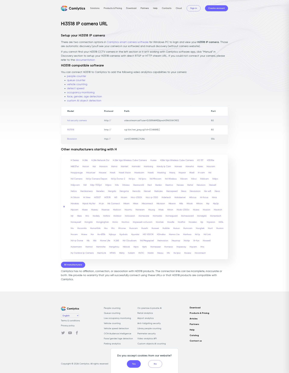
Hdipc (215, 179)
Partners (145, 8)
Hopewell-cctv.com (142, 222)
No (155, 364)
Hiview (196, 210)
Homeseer (155, 247)
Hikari (135, 204)
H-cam (201, 173)
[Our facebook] (77, 333)
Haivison (103, 166)
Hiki (94, 241)
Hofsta (106, 216)
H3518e (210, 160)
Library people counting (149, 328)
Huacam (133, 228)
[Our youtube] (70, 333)
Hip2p (216, 204)
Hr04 (221, 222)
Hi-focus (204, 197)
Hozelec (193, 222)
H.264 (85, 160)
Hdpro (108, 185)
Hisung (151, 210)
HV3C (141, 253)
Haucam (211, 166)
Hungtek (200, 228)
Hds (117, 185)
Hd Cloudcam (130, 241)
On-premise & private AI (149, 308)
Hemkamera (86, 191)
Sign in (193, 8)
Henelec (100, 191)
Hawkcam (139, 173)
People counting (112, 308)
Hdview (126, 185)
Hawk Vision (125, 173)
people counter (76, 76)
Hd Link (207, 234)
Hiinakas (75, 204)
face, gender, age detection (84, 96)
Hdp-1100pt (96, 185)
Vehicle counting (112, 323)
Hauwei (102, 173)
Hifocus (192, 197)
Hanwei (178, 166)
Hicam (124, 197)
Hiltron (199, 204)
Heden (158, 185)
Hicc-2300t (136, 197)
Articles (193, 319)
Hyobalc (124, 234)
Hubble (166, 228)
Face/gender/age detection (118, 339)
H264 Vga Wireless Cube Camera (177, 160)
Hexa (217, 191)
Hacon (85, 166)
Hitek (161, 210)
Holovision (130, 216)
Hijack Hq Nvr (88, 204)
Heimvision (162, 241)
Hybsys (112, 234)
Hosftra (181, 222)
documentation (85, 60)
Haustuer (90, 173)
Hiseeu (94, 210)
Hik (88, 241)
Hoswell (207, 241)
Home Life (105, 241)
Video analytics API (147, 339)
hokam (131, 253)
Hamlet (124, 166)
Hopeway (181, 247)
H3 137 (200, 160)
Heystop (176, 241)
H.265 (116, 241)
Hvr (92, 234)
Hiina (214, 197)
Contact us (196, 341)
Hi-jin (101, 204)
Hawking (161, 173)
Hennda (136, 191)
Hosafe (170, 222)
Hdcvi (194, 179)
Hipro (136, 247)
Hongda (89, 222)
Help (155, 8)
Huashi (144, 228)
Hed (150, 185)
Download (131, 8)
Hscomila (82, 228)
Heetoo (169, 185)
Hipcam (74, 210)
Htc (113, 228)
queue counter (76, 80)
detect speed (75, 88)
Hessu (160, 253)
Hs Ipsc (177, 253)
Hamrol (89, 247)
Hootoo (125, 222)
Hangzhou (114, 247)
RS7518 (70, 130)
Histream (140, 210)
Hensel (147, 191)
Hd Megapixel (147, 241)
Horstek (160, 222)
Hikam (126, 204)
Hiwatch (218, 210)
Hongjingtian (102, 222)
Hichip (187, 241)
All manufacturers (73, 265)
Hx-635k (101, 234)
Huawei (155, 228)
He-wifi (207, 191)
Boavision (72, 139)
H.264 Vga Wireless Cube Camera (130, 160)
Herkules (158, 191)
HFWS (113, 253)
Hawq (172, 173)
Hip (207, 204)
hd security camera (77, 121)
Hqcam (193, 247)
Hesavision (195, 191)
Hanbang (148, 166)
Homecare (144, 216)
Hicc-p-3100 (152, 197)
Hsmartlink (95, 228)
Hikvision (161, 204)
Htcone (122, 228)
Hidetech (166, 197)
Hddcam (204, 179)
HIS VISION (148, 234)
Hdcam (184, 179)
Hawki (151, 173)
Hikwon (172, 204)
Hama (114, 166)
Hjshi (144, 247)
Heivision (201, 185)
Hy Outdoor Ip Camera (82, 253)
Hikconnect (147, 204)
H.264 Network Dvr (100, 160)
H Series (75, 160)
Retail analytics (145, 313)
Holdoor (117, 216)
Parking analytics (112, 344)
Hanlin (151, 253)
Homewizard (187, 216)
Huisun (176, 228)
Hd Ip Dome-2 (118, 179)
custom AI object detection (84, 100)
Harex (200, 166)
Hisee (85, 210)
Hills (181, 204)
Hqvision (211, 222)
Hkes (79, 216)
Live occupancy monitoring (117, 318)
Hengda (112, 191)
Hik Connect (113, 204)
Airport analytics (145, 318)
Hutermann (76, 247)
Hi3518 (107, 197)
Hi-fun (196, 241)
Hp (201, 222)
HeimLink (101, 253)
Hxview (187, 253)
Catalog (194, 335)
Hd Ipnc (142, 179)
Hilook (190, 204)
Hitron (170, 210)
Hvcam (74, 234)
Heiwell (212, 185)
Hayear (182, 173)
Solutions (94, 8)
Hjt (72, 216)
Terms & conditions (70, 321)
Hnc (87, 216)
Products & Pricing (113, 8)
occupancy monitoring (81, 92)
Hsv (106, 228)
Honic (115, 222)
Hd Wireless (171, 179)
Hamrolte (101, 247)
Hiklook (126, 247)
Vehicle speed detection (116, 328)
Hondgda (202, 216)
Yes (134, 364)
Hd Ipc (132, 179)
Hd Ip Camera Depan (96, 179)
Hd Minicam (155, 179)
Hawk (112, 173)
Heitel (190, 185)
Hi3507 (97, 197)
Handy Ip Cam (164, 166)
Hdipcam (75, 185)
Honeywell (76, 222)
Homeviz (168, 247)
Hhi (168, 253)
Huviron (220, 228)
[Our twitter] (63, 333)
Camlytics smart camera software (128, 42)
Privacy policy (68, 326)
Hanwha (190, 166)
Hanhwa (187, 234)
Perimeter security (146, 334)
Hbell (191, 173)
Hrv (72, 228)
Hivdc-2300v (183, 210)
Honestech (215, 216)
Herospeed (171, 191)
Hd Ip (197, 234)
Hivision (206, 210)
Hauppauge (77, 173)
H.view (153, 160)
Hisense (105, 210)
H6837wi (75, 166)
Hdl (85, 185)
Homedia (157, 216)
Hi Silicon (75, 197)
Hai (94, 166)
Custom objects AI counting (151, 344)
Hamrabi (136, 166)
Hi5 (115, 197)
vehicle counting (77, 84)
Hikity (121, 253)
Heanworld (138, 185)
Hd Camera (76, 179)
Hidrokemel (180, 197)
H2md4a (161, 234)
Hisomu (128, 210)
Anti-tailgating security (149, 323)
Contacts (166, 8)
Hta (202, 247)
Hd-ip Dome (77, 241)
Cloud (179, 8)
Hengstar (124, 191)
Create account (216, 8)
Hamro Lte (174, 234)
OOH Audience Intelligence (117, 334)
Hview (84, 234)
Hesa (183, 191)
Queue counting (112, 313)
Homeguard (171, 216)
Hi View (86, 197)
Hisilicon (117, 210)
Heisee (180, 185)
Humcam (187, 228)
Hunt (210, 228)
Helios (74, 191)
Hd (209, 173)
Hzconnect (200, 253)
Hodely (96, 216)
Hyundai (135, 234)
